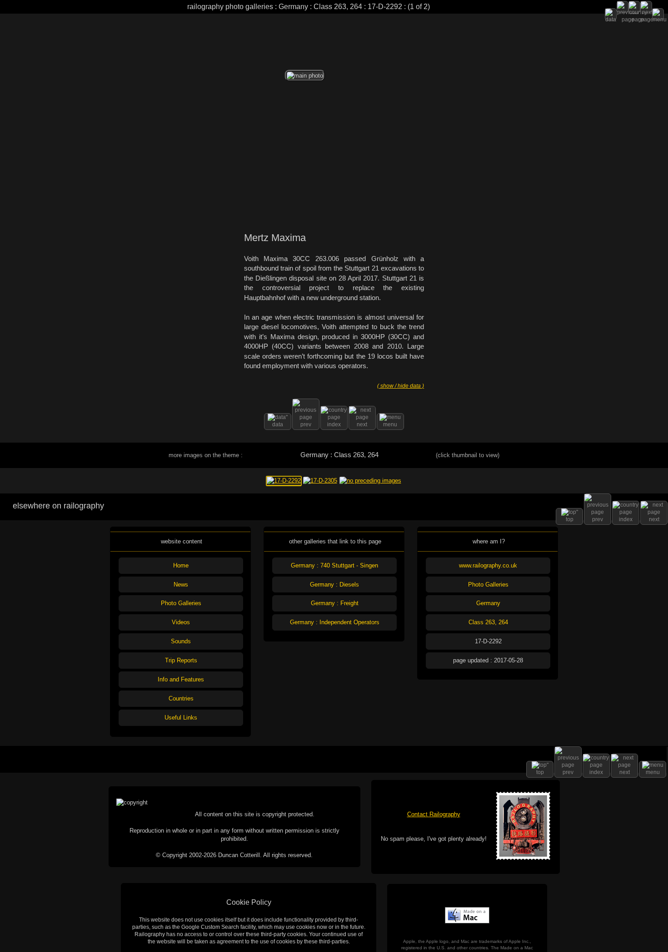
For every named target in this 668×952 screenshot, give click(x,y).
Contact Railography (433, 814)
